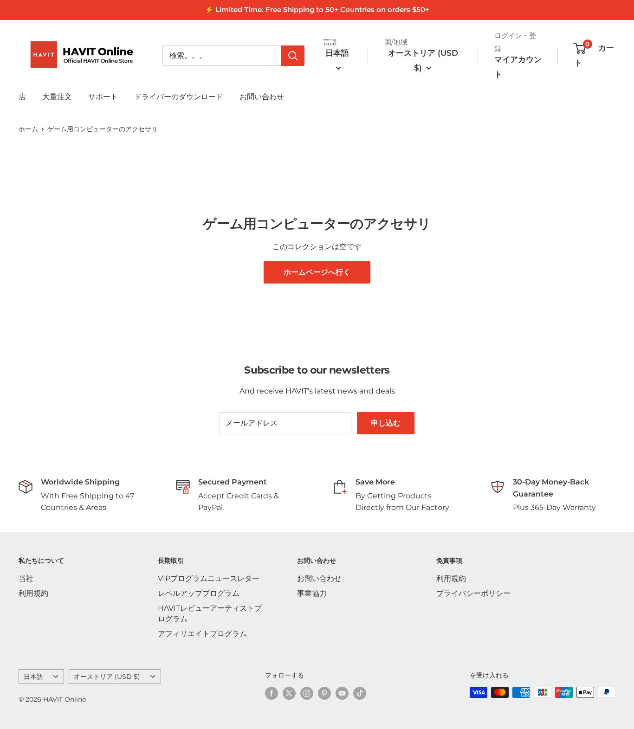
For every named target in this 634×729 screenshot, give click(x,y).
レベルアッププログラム (198, 593)
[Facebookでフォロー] (271, 693)
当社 (26, 578)
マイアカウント (518, 67)
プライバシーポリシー (473, 593)
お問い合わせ (261, 96)
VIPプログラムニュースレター (208, 578)
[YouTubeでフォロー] (342, 693)
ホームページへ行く (317, 272)
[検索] (292, 55)
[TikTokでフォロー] (359, 693)
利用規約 (33, 593)
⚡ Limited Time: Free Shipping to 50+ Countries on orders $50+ (317, 9)
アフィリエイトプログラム (202, 633)
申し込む (386, 423)
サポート (103, 96)
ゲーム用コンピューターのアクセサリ (102, 129)
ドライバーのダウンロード (178, 96)
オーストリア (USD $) (107, 676)
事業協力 (312, 593)
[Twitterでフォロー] (289, 693)
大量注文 (57, 96)
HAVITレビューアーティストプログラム (210, 613)
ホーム (28, 129)
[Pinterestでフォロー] (324, 693)
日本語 (33, 676)
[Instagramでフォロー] (306, 693)
